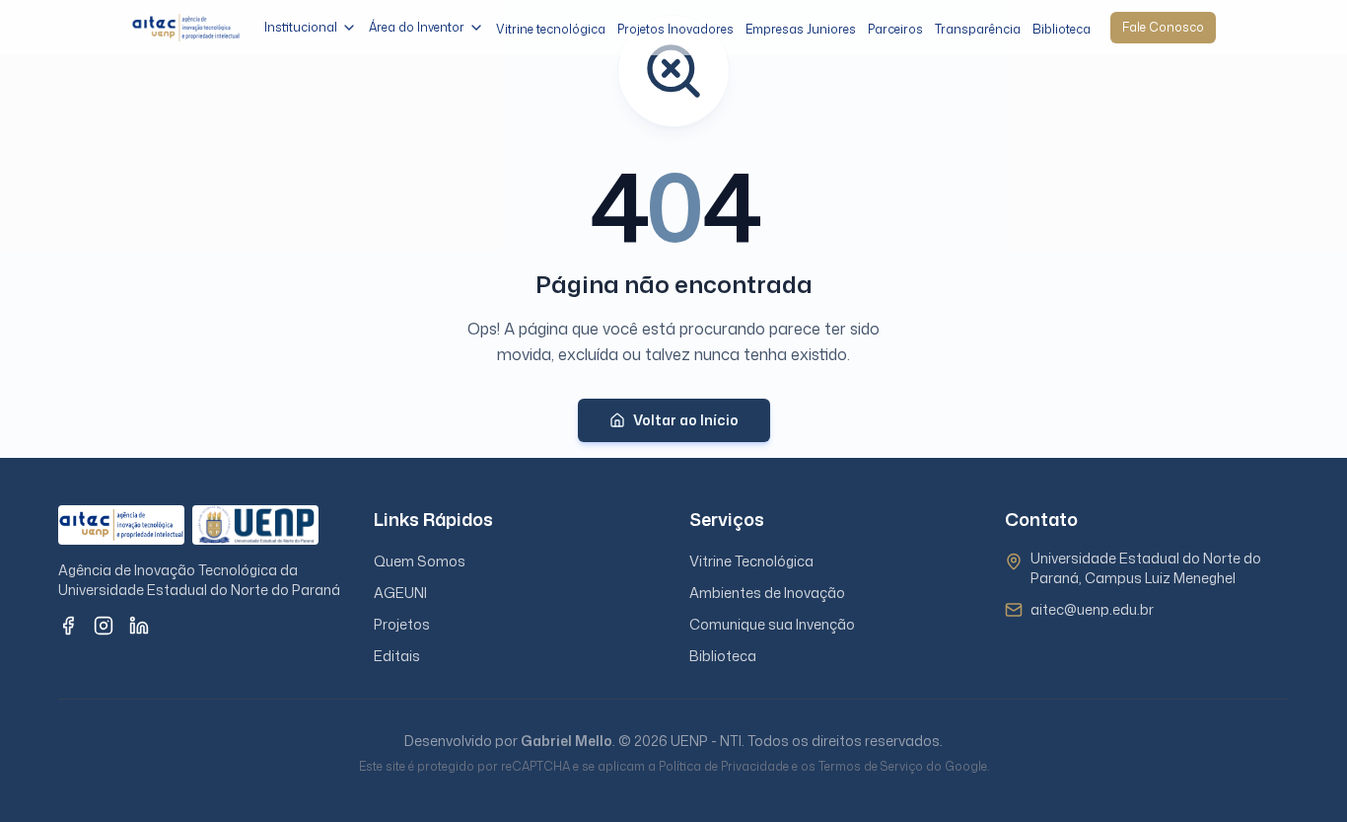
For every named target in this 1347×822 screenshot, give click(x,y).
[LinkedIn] (139, 625)
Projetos (402, 624)
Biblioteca (1061, 29)
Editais (397, 655)
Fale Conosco (1163, 27)
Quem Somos (419, 561)
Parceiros (895, 29)
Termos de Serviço (870, 766)
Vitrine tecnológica (550, 29)
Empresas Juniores (800, 29)
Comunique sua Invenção (772, 624)
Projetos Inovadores (675, 29)
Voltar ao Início (686, 420)
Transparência (978, 29)
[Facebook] (68, 625)
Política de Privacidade (724, 766)
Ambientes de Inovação (767, 592)
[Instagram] (103, 625)
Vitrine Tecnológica (751, 561)
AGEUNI (400, 592)
